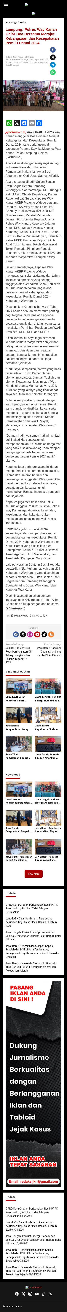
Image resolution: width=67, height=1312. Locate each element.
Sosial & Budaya (12, 65)
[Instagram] (30, 634)
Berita (8, 59)
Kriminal (9, 62)
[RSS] (51, 634)
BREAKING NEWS (19, 59)
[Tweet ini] (53, 57)
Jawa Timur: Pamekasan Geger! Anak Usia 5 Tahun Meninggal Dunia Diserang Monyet (17, 756)
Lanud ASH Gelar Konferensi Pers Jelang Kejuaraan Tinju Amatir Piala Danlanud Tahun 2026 (18, 698)
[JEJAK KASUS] (34, 5)
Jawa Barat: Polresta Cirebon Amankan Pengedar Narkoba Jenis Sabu (47, 756)
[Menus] (6, 4)
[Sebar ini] (53, 50)
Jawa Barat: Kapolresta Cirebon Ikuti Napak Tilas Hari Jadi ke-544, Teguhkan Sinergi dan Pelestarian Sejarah (48, 727)
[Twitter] (23, 634)
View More (34, 874)
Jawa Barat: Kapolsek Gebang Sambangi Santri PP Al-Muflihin (49, 649)
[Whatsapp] (53, 72)
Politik (36, 62)
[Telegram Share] (53, 65)
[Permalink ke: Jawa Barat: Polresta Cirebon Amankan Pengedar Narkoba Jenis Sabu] (48, 743)
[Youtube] (37, 634)
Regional (43, 62)
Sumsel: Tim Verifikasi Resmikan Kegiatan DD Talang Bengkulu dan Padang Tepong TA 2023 (19, 653)
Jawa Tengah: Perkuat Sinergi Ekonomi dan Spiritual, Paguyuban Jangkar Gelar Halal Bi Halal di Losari (48, 698)
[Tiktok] (44, 634)
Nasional (18, 62)
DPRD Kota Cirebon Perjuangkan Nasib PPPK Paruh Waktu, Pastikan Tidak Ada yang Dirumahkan (32, 908)
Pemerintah (28, 62)
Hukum (30, 59)
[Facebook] (16, 634)
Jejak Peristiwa (41, 59)
